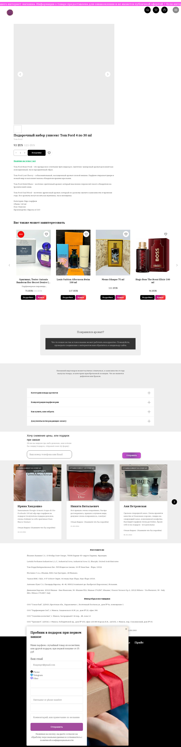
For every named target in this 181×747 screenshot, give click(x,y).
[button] (147, 10)
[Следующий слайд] (174, 502)
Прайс (139, 642)
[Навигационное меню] (175, 10)
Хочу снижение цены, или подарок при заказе (48, 437)
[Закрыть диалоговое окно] (126, 629)
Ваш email (36, 659)
